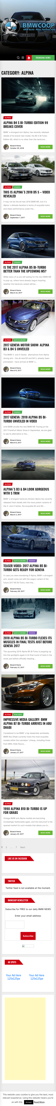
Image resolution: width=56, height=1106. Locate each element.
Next (22, 847)
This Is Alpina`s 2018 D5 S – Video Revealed (26, 193)
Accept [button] (29, 1102)
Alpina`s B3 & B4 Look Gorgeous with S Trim (26, 491)
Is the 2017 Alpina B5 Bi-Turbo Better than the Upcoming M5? (24, 269)
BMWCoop (13, 865)
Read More (45, 147)
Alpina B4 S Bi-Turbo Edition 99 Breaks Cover (25, 124)
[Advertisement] (25, 1039)
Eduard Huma (15, 146)
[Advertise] (13, 970)
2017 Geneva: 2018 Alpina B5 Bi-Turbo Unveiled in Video (25, 418)
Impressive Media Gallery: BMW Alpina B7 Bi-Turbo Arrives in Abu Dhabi (27, 723)
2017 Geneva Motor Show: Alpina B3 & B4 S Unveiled (26, 346)
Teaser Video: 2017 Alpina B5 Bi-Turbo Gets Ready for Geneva (25, 567)
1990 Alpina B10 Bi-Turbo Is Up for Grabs (25, 810)
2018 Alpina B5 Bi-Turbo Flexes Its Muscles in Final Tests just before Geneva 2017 (27, 641)
